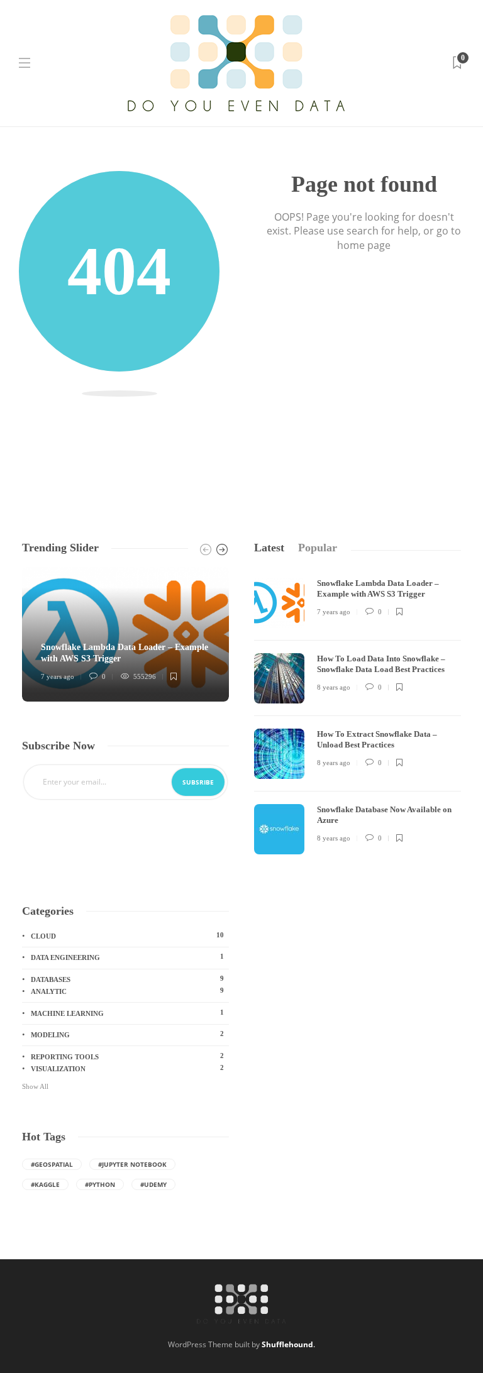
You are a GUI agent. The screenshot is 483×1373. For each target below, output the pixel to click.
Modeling (127, 1034)
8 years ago (333, 687)
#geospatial (52, 1164)
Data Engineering (127, 956)
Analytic (127, 990)
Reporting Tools (127, 1056)
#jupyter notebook (132, 1164)
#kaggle (45, 1184)
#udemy (153, 1184)
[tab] (269, 547)
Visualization (127, 1068)
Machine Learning (127, 1012)
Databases (127, 978)
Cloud (127, 935)
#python (100, 1184)
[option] (125, 634)
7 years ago (57, 676)
